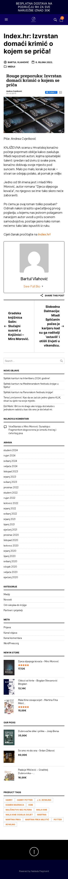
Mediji (11, 66)
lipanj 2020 (10, 556)
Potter (58, 819)
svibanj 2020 (10, 561)
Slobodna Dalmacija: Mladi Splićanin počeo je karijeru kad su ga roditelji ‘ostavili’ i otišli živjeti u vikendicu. (49, 326)
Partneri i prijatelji (13, 610)
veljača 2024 (10, 466)
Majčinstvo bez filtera (19, 809)
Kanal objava (10, 632)
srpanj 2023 (10, 476)
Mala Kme (41, 809)
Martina (41, 814)
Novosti (8, 599)
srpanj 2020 (10, 550)
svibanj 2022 (10, 513)
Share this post (54, 295)
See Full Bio (32, 286)
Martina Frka (13, 819)
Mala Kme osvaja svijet (19, 814)
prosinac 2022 (11, 487)
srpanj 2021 (9, 519)
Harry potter (24, 800)
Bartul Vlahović (18, 62)
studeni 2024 (11, 450)
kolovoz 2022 (11, 503)
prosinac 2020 (11, 534)
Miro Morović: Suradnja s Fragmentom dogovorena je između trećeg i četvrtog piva (32, 430)
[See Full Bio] (42, 286)
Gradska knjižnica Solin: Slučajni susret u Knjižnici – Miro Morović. (18, 326)
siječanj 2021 (10, 529)
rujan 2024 (9, 455)
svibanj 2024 (10, 461)
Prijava (7, 627)
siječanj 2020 (11, 577)
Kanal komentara (13, 638)
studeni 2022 (11, 492)
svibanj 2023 (10, 482)
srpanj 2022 (10, 508)
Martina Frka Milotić (37, 819)
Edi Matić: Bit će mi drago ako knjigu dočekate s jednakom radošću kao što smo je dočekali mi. (29, 408)
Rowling (10, 824)
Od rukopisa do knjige (15, 605)
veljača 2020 (11, 572)
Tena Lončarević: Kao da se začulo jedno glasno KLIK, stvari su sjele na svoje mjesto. (32, 399)
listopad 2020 (11, 540)
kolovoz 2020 (11, 545)
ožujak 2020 (10, 566)
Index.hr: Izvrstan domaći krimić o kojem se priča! (31, 43)
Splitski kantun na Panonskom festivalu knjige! (28, 392)
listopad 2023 (11, 471)
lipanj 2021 (9, 524)
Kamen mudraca (15, 805)
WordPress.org (11, 643)
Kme (30, 805)
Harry (9, 800)
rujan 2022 (9, 497)
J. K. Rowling (44, 800)
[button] (7, 19)
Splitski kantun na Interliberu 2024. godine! (27, 378)
